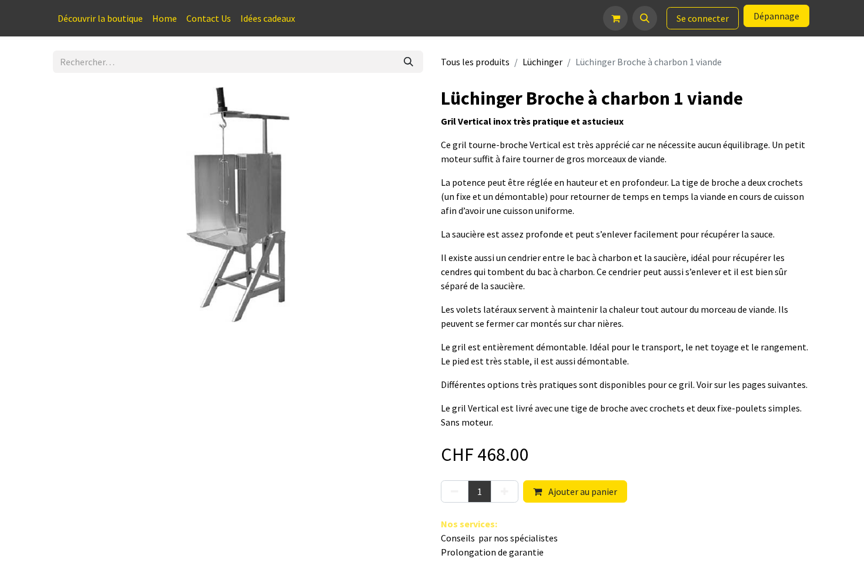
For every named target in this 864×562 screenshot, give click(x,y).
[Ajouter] (504, 491)
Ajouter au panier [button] (582, 491)
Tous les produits (475, 62)
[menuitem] (100, 18)
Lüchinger (542, 62)
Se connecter (703, 18)
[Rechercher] (408, 62)
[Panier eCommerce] (615, 18)
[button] (644, 18)
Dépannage (776, 16)
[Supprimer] (454, 491)
